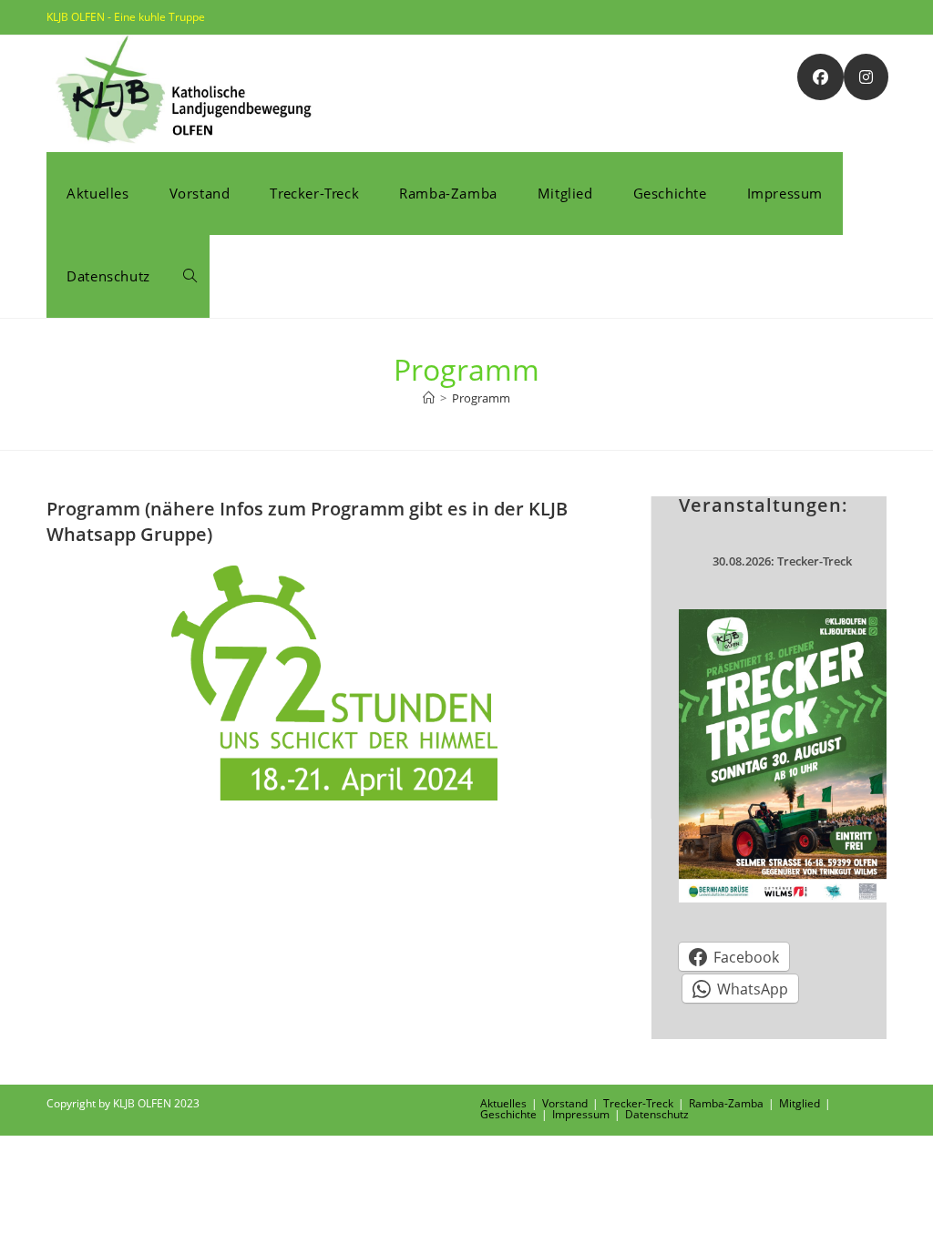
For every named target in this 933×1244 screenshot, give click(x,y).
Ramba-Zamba (726, 1103)
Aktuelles (503, 1103)
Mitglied (799, 1103)
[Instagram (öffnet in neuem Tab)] (866, 77)
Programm (481, 398)
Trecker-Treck (638, 1103)
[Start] (429, 398)
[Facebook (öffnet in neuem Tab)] (820, 77)
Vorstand (565, 1103)
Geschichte (508, 1114)
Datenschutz (657, 1114)
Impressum (581, 1114)
